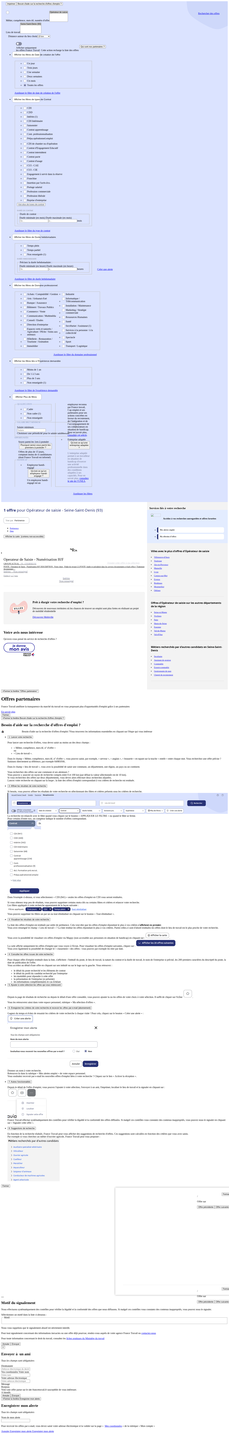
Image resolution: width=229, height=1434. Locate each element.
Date (12, 531)
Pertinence (14, 528)
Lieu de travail (13, 32)
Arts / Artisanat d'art (37, 298)
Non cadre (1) (34, 413)
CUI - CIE (32, 169)
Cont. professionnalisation (40, 134)
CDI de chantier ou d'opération (42, 143)
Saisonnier (32, 125)
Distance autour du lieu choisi (22, 36)
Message (5, 1384)
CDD (30, 112)
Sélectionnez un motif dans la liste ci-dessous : (24, 1314)
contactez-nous (148, 1333)
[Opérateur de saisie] (59, 12)
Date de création (27, 54)
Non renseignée (35, 418)
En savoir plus (8, 711)
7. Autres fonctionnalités (20, 1082)
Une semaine (33, 72)
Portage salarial (34, 187)
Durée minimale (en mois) (32, 217)
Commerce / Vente (36, 311)
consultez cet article (77, 435)
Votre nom (24, 1372)
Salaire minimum (25, 427)
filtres (26, 397)
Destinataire (7, 1366)
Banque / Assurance (37, 303)
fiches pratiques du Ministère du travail (85, 1338)
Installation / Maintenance (78, 305)
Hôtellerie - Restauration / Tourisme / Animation (39, 340)
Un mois (31, 80)
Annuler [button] (16, 1431)
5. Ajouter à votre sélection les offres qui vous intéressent (35, 985)
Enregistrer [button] (43, 1431)
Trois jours (32, 67)
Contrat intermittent (36, 152)
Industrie (70, 294)
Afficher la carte (24, 536)
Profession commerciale (38, 191)
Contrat (27, 99)
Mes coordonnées (113, 1426)
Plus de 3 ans (33, 378)
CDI (29, 108)
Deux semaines (34, 76)
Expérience (27, 361)
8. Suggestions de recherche (22, 1128)
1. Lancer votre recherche (20, 737)
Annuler (5, 1344)
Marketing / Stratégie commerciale (76, 311)
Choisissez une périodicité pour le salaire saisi (39, 433)
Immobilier (32, 346)
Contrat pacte (33, 156)
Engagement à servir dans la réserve (44, 174)
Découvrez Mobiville (43, 617)
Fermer (5, 715)
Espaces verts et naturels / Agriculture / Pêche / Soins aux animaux (42, 332)
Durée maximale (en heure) (59, 266)
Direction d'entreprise (37, 324)
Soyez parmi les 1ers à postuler (33, 441)
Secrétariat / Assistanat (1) (78, 325)
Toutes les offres (35, 85)
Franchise (32, 178)
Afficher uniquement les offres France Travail (47, 49)
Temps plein (33, 245)
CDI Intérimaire (35, 121)
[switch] (19, 43)
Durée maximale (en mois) (59, 217)
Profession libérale (36, 196)
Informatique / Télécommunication (75, 300)
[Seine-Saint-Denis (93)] (30, 24)
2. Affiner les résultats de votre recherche (27, 786)
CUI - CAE (33, 165)
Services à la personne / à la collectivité (79, 331)
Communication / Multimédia (41, 316)
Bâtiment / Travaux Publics (40, 307)
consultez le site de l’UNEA (78, 479)
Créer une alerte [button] (105, 269)
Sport (68, 341)
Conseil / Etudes (35, 320)
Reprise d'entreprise (36, 200)
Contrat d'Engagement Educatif (42, 148)
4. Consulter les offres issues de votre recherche (31, 954)
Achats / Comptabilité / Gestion (42, 294)
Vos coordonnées (10, 1372)
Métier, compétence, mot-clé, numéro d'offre (27, 20)
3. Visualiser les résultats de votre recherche (29, 919)
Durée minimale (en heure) (32, 266)
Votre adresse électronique (14, 1378)
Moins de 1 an (34, 369)
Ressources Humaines (76, 317)
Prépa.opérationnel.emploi (40, 138)
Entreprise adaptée (77, 439)
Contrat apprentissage (37, 129)
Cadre (30, 409)
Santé (68, 321)
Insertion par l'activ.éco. (38, 183)
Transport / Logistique (76, 346)
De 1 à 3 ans (33, 374)
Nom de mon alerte (10, 1417)
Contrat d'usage (34, 161)
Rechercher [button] (208, 13)
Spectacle (70, 337)
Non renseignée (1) (36, 254)
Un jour (31, 63)
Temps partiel (33, 250)
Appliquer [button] (37, 93)
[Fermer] (2, 1297)
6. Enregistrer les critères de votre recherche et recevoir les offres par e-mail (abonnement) (50, 1008)
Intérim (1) (32, 116)
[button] (74, 564)
